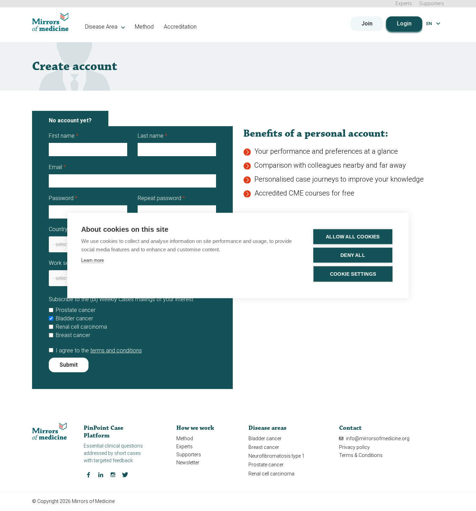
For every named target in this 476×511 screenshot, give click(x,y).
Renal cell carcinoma (81, 326)
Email (55, 167)
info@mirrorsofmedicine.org (377, 438)
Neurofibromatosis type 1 (276, 456)
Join (367, 23)
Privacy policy (354, 447)
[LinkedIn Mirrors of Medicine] (101, 474)
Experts (404, 3)
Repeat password (159, 198)
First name (62, 135)
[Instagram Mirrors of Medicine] (113, 474)
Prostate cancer (75, 310)
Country (58, 229)
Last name (150, 135)
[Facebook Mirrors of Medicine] (88, 474)
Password (61, 198)
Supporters (431, 3)
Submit (69, 364)
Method (144, 26)
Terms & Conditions (361, 455)
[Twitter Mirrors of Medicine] (125, 474)
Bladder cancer (74, 318)
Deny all (352, 255)
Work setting (64, 263)
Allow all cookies (352, 236)
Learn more (92, 260)
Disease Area (102, 26)
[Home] (50, 22)
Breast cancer (73, 335)
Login (404, 23)
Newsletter (187, 462)
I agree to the (99, 350)
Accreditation (180, 26)
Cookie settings (353, 274)
